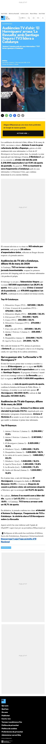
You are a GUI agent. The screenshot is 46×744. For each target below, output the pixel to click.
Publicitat (6, 715)
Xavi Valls (4, 13)
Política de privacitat (10, 725)
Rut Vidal (42, 13)
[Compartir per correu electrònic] (18, 115)
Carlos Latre (24, 13)
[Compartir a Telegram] (10, 115)
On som (5, 712)
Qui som (5, 706)
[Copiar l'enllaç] (22, 115)
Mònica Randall (14, 13)
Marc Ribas (33, 13)
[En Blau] (3, 18)
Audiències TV (6, 547)
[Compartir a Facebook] (14, 115)
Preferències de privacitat (12, 732)
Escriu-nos (6, 719)
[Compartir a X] (2, 115)
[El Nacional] (23, 701)
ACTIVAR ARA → (23, 133)
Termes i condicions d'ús (12, 722)
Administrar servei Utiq (11, 735)
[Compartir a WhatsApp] (6, 115)
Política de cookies (9, 728)
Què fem (5, 709)
